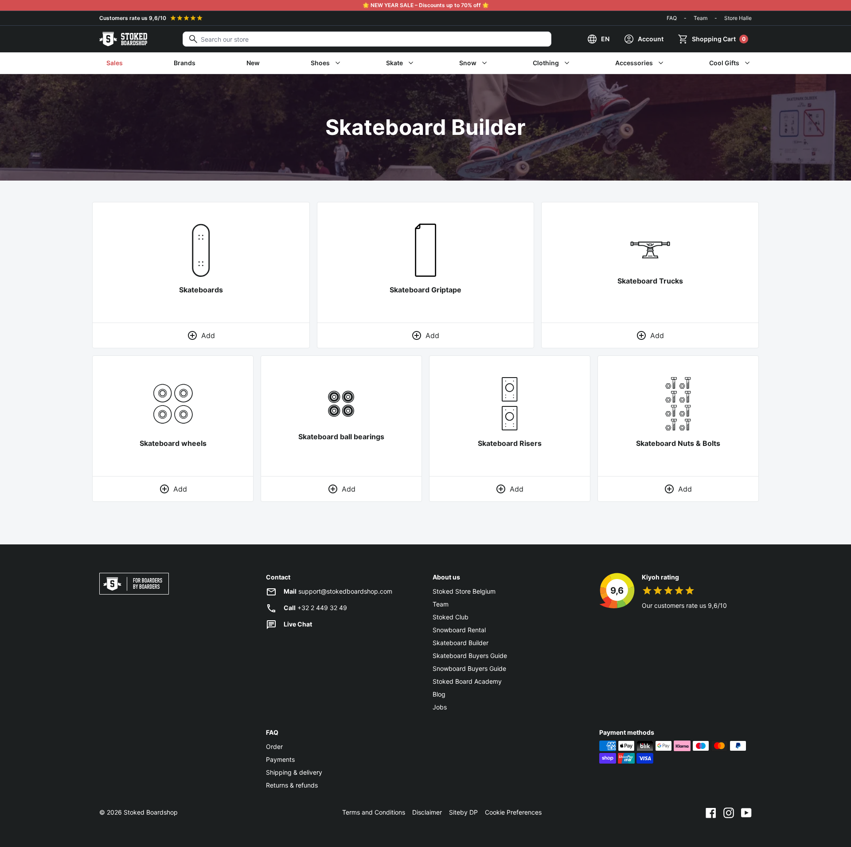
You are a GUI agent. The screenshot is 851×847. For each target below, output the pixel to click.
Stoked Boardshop (151, 812)
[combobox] (367, 39)
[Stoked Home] (123, 39)
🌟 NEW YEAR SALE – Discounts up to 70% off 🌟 (426, 5)
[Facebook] (711, 812)
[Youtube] (746, 812)
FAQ (672, 18)
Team (700, 18)
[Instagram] (728, 812)
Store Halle (738, 18)
